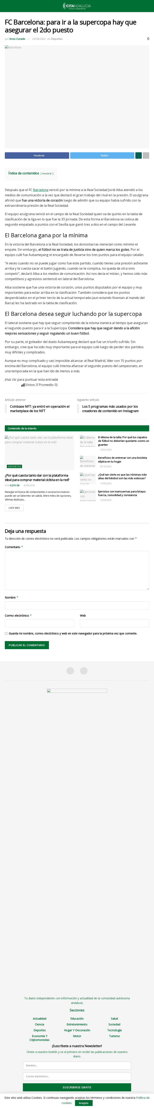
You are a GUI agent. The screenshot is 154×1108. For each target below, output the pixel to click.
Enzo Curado (17, 39)
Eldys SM (14, 485)
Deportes (57, 39)
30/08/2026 (29, 485)
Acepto (84, 1103)
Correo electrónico (18, 615)
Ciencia (39, 1024)
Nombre (11, 597)
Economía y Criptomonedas (39, 1038)
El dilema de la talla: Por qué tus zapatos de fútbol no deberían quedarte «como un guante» (123, 440)
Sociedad (114, 1024)
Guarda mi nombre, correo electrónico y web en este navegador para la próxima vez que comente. (73, 633)
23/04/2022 (39, 39)
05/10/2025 (105, 466)
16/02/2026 (105, 449)
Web (83, 615)
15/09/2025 (105, 500)
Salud (114, 1018)
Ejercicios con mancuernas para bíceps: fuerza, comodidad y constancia (122, 493)
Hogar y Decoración (77, 1030)
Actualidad (39, 1018)
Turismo (114, 1036)
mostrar (47, 173)
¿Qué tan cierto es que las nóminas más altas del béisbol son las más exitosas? (122, 476)
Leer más (14, 507)
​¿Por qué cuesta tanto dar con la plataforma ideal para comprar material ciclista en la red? (37, 477)
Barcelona (40, 190)
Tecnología (114, 1030)
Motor (77, 1036)
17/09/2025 (105, 483)
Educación (77, 1018)
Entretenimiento (77, 1024)
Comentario (14, 547)
